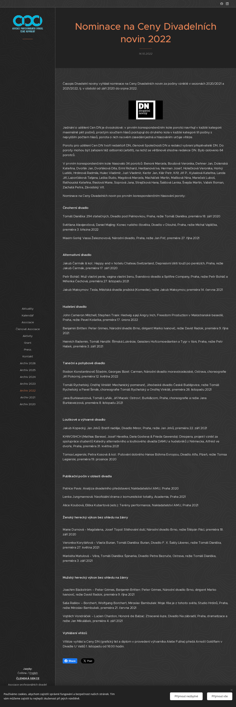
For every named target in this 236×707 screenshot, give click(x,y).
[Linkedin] (227, 4)
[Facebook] (221, 4)
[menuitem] (27, 308)
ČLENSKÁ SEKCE (27, 678)
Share (72, 660)
